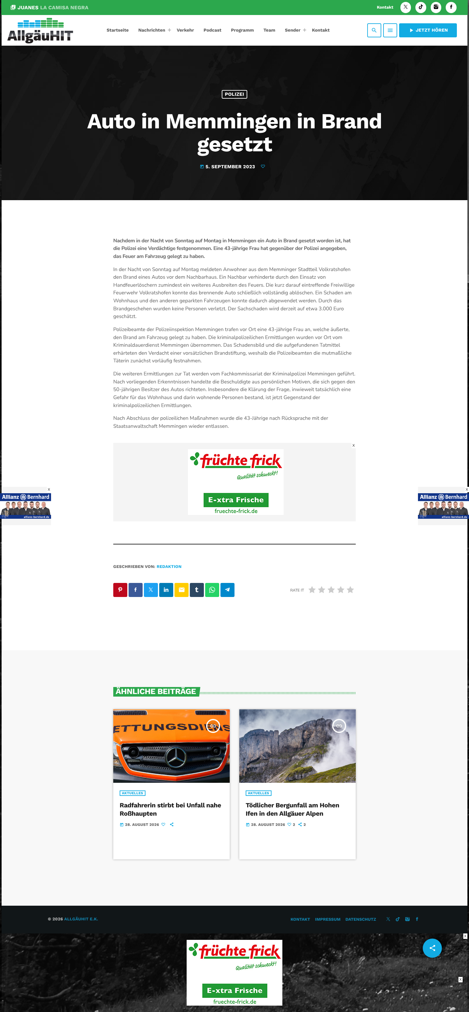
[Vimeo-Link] (40, 30)
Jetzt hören (428, 30)
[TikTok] (420, 7)
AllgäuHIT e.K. (81, 919)
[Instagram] (436, 7)
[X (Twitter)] (405, 7)
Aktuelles (132, 793)
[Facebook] (451, 7)
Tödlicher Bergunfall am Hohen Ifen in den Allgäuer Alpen (292, 809)
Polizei (234, 94)
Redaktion (169, 566)
